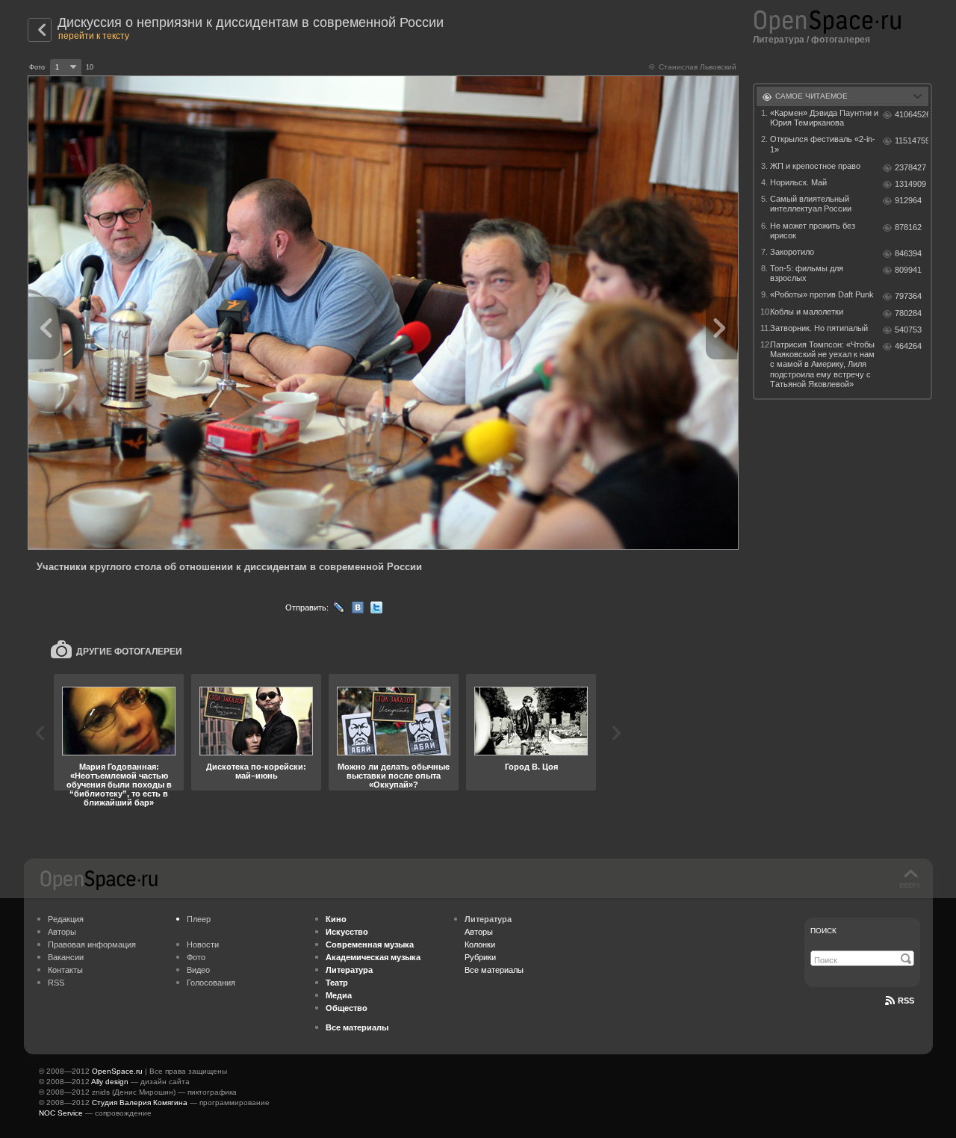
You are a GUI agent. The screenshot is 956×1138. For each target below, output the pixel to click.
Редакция (66, 919)
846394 (908, 253)
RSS (56, 982)
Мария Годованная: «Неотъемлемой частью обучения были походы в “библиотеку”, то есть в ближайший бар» (119, 784)
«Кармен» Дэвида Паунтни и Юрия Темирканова (824, 117)
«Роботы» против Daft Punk (822, 294)
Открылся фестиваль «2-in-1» (822, 143)
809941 (908, 269)
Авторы (62, 931)
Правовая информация (92, 944)
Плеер (199, 919)
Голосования (211, 982)
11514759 (911, 140)
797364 (908, 295)
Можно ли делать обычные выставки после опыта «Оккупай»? (394, 775)
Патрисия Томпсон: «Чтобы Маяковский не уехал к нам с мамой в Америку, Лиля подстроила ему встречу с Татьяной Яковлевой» (822, 364)
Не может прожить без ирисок (812, 230)
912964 (908, 200)
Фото (196, 957)
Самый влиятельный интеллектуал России (810, 203)
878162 (908, 227)
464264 (908, 345)
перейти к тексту (93, 36)
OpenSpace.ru (117, 1071)
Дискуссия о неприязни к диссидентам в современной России (251, 22)
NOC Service (61, 1113)
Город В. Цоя (531, 766)
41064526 (911, 114)
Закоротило (792, 251)
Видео (198, 969)
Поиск (823, 931)
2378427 (910, 167)
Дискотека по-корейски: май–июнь (256, 771)
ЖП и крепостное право (815, 165)
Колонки (480, 944)
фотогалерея (840, 39)
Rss (906, 1000)
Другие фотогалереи (129, 651)
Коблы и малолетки (806, 311)
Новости (203, 944)
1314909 (910, 183)
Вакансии (66, 957)
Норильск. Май (798, 182)
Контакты (65, 969)
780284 (908, 313)
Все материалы (494, 969)
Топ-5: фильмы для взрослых (806, 273)
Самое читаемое (811, 96)
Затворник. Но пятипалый (819, 328)
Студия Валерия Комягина (139, 1102)
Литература (778, 39)
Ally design (109, 1081)
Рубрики (480, 957)
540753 (908, 329)
